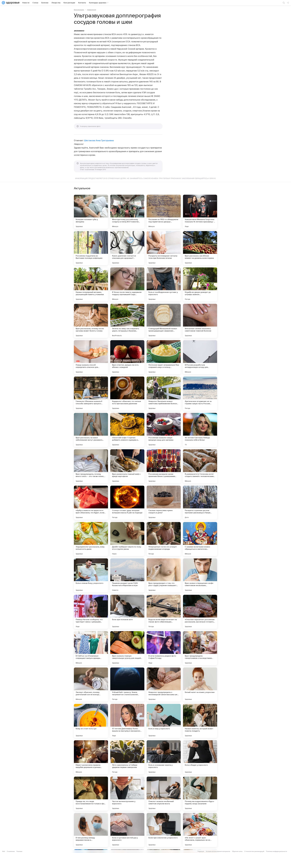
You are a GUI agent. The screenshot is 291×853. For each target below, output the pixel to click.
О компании (11, 851)
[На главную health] (12, 2)
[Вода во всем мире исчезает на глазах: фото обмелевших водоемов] (164, 612)
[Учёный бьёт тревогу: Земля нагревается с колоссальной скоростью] (127, 685)
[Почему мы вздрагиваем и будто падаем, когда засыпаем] (200, 794)
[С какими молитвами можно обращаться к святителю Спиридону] (200, 539)
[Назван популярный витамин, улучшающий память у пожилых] (91, 284)
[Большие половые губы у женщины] (91, 212)
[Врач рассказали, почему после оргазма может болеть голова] (91, 321)
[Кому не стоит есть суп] (91, 721)
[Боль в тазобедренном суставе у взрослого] (164, 284)
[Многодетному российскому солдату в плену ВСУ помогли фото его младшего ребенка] (127, 212)
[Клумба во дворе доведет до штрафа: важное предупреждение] (200, 284)
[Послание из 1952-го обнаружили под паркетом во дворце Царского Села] (164, 212)
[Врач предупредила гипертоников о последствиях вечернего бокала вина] (200, 648)
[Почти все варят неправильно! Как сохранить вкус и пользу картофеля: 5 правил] (164, 357)
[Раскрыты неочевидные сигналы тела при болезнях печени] (164, 248)
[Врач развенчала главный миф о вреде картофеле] (127, 466)
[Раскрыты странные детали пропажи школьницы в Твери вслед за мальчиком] (200, 503)
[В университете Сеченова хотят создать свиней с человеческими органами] (200, 466)
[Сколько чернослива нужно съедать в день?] (164, 503)
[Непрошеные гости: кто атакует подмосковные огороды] (164, 539)
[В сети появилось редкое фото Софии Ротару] (164, 648)
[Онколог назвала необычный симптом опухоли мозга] (164, 794)
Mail (3, 851)
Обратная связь (237, 851)
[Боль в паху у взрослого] (164, 721)
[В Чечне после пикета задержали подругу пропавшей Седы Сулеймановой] (127, 284)
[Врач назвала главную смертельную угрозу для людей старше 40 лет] (127, 648)
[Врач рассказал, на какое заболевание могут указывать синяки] (91, 430)
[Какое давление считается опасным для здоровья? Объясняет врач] (127, 248)
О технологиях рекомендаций (254, 851)
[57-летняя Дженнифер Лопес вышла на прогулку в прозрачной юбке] (127, 721)
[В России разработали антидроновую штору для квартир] (200, 357)
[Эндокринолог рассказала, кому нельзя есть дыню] (91, 539)
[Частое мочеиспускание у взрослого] (127, 794)
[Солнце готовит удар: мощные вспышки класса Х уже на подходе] (127, 503)
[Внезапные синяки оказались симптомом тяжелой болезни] (200, 321)
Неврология (91, 10)
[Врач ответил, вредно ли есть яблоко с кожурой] (127, 357)
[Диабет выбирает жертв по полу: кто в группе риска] (127, 539)
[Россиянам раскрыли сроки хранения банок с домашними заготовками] (164, 466)
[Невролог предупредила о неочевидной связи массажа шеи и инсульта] (164, 685)
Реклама (19, 851)
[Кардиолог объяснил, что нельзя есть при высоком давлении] (127, 394)
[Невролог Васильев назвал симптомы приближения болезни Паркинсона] (164, 394)
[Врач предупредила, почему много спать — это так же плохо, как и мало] (91, 466)
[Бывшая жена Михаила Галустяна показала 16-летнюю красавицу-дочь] (200, 212)
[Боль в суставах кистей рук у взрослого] (127, 830)
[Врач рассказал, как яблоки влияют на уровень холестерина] (200, 248)
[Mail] (3, 2)
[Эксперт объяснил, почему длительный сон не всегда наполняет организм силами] (91, 685)
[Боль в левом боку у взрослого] (91, 575)
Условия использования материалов (218, 851)
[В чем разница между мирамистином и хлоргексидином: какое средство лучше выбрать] (91, 830)
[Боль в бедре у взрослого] (200, 757)
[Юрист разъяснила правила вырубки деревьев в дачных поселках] (91, 757)
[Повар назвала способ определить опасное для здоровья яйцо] (91, 357)
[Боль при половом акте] (127, 612)
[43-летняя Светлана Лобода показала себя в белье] (200, 430)
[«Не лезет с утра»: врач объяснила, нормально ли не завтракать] (200, 830)
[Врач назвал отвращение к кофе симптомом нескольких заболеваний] (200, 575)
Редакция (201, 851)
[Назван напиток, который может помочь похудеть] (200, 721)
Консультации (79, 10)
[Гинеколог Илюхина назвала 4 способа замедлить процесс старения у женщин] (91, 394)
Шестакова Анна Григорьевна (99, 140)
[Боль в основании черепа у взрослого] (164, 757)
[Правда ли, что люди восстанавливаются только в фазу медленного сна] (91, 794)
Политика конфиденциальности (276, 851)
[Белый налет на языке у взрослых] (200, 685)
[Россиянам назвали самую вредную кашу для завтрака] (164, 430)
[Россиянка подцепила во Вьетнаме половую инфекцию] (91, 248)
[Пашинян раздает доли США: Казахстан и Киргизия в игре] (127, 575)
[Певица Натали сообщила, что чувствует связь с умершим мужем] (91, 612)
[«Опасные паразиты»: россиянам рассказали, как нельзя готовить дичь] (200, 612)
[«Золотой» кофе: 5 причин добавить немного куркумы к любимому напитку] (127, 430)
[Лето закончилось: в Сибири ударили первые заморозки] (127, 757)
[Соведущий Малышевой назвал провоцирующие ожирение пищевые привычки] (164, 321)
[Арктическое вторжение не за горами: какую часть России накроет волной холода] (200, 394)
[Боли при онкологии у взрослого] (164, 830)
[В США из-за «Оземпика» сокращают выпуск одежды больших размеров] (91, 648)
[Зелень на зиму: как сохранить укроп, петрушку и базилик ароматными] (127, 321)
